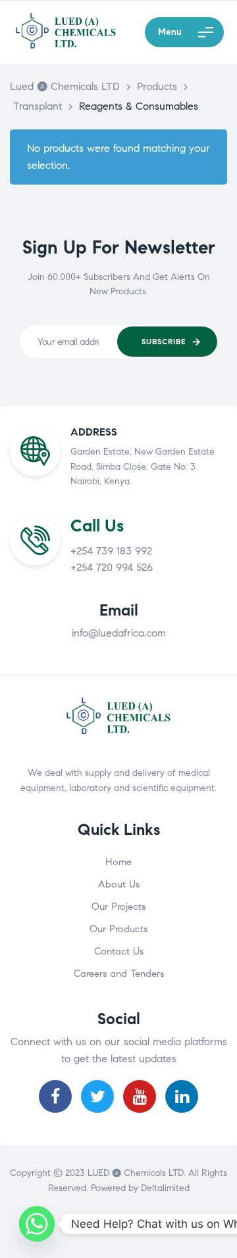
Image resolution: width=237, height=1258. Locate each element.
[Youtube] (139, 1096)
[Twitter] (97, 1096)
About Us (119, 884)
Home (118, 862)
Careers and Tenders (119, 973)
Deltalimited (165, 1188)
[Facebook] (55, 1096)
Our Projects (118, 906)
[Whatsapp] (37, 1224)
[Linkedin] (181, 1096)
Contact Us (119, 951)
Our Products (118, 929)
